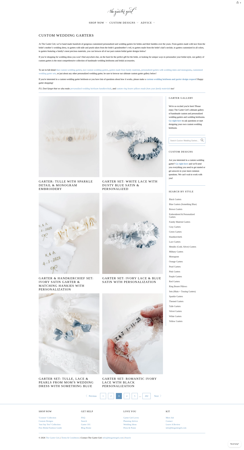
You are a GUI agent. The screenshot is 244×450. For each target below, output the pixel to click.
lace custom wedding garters (95, 70)
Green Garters (175, 232)
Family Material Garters (179, 222)
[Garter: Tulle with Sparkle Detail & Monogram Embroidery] (69, 136)
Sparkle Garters (176, 296)
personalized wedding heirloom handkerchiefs (90, 88)
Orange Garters (176, 261)
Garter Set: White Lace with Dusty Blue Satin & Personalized (130, 185)
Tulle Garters (175, 306)
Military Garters (176, 251)
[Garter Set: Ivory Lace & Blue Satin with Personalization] (132, 233)
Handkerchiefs (175, 237)
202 (146, 396)
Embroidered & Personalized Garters (182, 215)
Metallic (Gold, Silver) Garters (182, 247)
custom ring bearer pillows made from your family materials (143, 88)
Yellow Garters (175, 321)
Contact (169, 421)
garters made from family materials (124, 70)
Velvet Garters (175, 311)
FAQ (83, 418)
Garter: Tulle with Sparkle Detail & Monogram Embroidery (66, 185)
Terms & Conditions (70, 438)
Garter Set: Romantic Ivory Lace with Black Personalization (129, 382)
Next (156, 396)
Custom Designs (122, 22)
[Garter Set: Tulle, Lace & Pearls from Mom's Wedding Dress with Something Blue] (69, 333)
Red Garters (174, 281)
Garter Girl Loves (131, 418)
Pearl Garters (175, 266)
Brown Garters (175, 209)
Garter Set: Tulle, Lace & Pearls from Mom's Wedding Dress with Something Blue (66, 382)
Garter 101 (86, 424)
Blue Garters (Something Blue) (183, 204)
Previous (92, 396)
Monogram (174, 256)
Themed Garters (176, 301)
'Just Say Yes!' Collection (50, 424)
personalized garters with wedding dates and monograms (166, 70)
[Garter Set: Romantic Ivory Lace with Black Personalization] (132, 333)
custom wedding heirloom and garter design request (171, 79)
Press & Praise (129, 428)
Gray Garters (175, 227)
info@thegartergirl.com (176, 428)
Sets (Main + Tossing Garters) (182, 291)
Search (84, 421)
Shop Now (96, 22)
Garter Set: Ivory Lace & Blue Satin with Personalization (131, 280)
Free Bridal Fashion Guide (50, 428)
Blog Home (86, 428)
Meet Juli (170, 418)
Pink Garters (174, 271)
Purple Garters (175, 276)
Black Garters (175, 199)
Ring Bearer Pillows (178, 286)
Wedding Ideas (130, 424)
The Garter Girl (52, 438)
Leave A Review (173, 424)
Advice (146, 22)
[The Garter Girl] (122, 12)
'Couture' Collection (47, 418)
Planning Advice (130, 421)
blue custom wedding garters (69, 70)
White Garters (175, 316)
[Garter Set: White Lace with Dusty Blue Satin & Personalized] (132, 136)
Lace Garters (174, 242)
